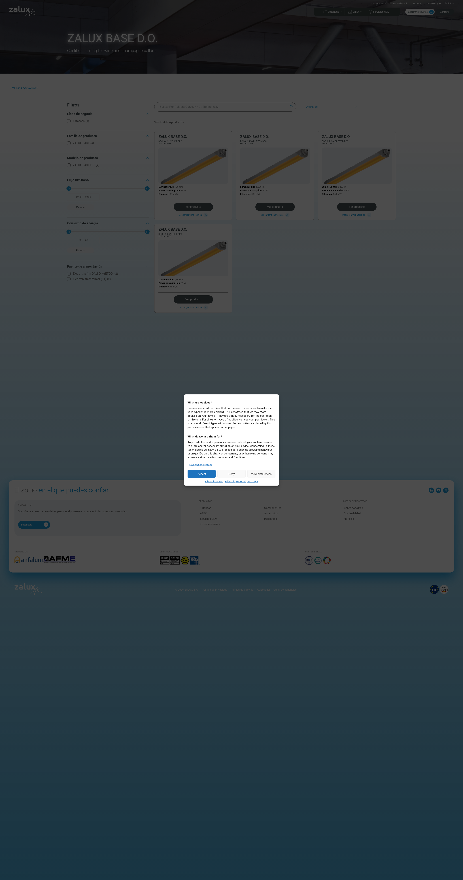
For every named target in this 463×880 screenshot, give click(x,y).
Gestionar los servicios (200, 465)
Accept (201, 473)
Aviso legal (252, 481)
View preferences (261, 473)
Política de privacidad (235, 481)
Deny (231, 473)
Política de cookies (214, 481)
